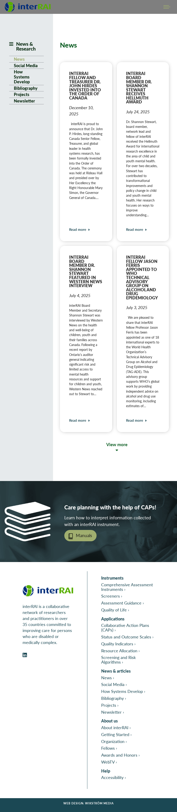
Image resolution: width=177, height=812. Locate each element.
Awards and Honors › (120, 755)
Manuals (84, 535)
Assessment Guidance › (122, 603)
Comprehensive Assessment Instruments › (127, 587)
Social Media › (114, 684)
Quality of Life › (115, 610)
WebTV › (109, 762)
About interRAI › (116, 727)
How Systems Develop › (123, 691)
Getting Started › (116, 734)
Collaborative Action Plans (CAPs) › (125, 627)
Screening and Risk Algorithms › (118, 659)
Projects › (109, 705)
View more (116, 444)
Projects (21, 94)
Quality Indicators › (118, 644)
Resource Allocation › (120, 650)
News (19, 59)
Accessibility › (113, 777)
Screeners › (111, 596)
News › (107, 677)
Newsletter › (112, 712)
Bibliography (26, 88)
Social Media (26, 65)
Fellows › (109, 748)
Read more (77, 229)
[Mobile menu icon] (166, 7)
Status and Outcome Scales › (127, 637)
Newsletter (24, 100)
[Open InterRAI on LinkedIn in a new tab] (25, 655)
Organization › (114, 741)
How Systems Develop (22, 76)
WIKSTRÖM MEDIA (99, 803)
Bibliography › (113, 698)
